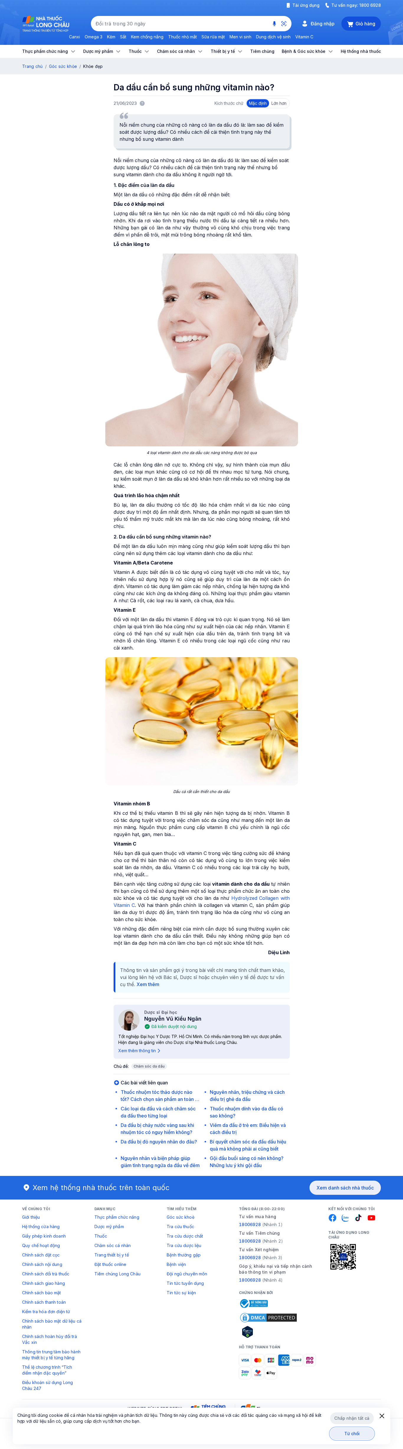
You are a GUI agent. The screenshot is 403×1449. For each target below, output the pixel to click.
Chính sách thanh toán (44, 1302)
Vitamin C (304, 36)
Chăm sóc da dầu (149, 1066)
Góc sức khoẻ (180, 1217)
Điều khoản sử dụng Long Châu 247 (47, 1385)
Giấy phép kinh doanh (44, 1235)
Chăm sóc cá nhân (112, 1245)
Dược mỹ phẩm (109, 1226)
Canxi (74, 36)
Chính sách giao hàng (43, 1283)
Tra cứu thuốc (180, 1226)
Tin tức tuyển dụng (185, 1283)
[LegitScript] (268, 1332)
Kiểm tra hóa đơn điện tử (46, 1311)
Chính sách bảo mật (41, 1292)
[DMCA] (268, 1318)
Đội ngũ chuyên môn (187, 1273)
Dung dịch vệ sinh (273, 36)
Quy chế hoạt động (41, 1245)
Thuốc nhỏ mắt (182, 36)
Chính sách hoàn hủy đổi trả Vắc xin (49, 1339)
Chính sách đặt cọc (41, 1254)
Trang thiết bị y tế (111, 1254)
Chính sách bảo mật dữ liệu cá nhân (51, 1324)
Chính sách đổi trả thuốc (45, 1273)
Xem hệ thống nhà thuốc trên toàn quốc (101, 1187)
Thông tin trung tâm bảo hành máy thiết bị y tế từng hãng (51, 1354)
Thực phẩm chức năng (116, 1217)
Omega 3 (93, 36)
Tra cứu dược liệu (184, 1245)
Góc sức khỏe (63, 66)
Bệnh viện (176, 1264)
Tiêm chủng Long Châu (117, 1273)
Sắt (123, 36)
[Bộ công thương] (253, 1303)
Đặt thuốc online (110, 1264)
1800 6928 (370, 5)
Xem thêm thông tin (137, 1050)
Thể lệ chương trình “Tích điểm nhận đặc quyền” (47, 1370)
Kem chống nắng (147, 36)
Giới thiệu (31, 1217)
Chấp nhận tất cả (351, 1418)
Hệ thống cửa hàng (41, 1226)
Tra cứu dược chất (185, 1235)
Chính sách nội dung (42, 1264)
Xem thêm (148, 984)
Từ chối (352, 1433)
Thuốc (100, 1235)
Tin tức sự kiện (181, 1292)
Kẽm (111, 36)
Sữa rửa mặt (213, 36)
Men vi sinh (240, 36)
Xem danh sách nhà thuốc (345, 1188)
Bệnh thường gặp (184, 1254)
